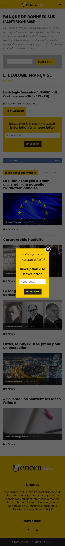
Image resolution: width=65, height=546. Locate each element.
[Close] (48, 249)
